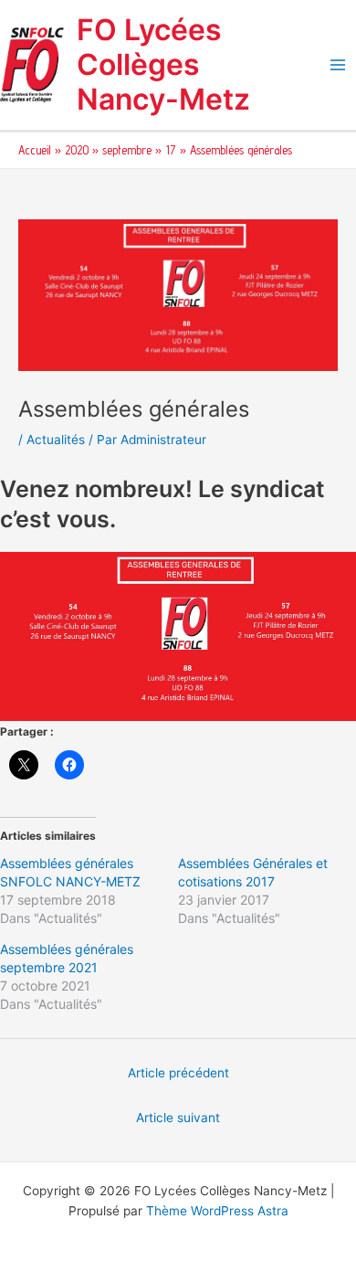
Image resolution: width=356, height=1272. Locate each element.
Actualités (55, 439)
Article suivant (178, 1117)
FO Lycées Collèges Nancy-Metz (163, 65)
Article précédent (178, 1072)
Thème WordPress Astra (217, 1210)
